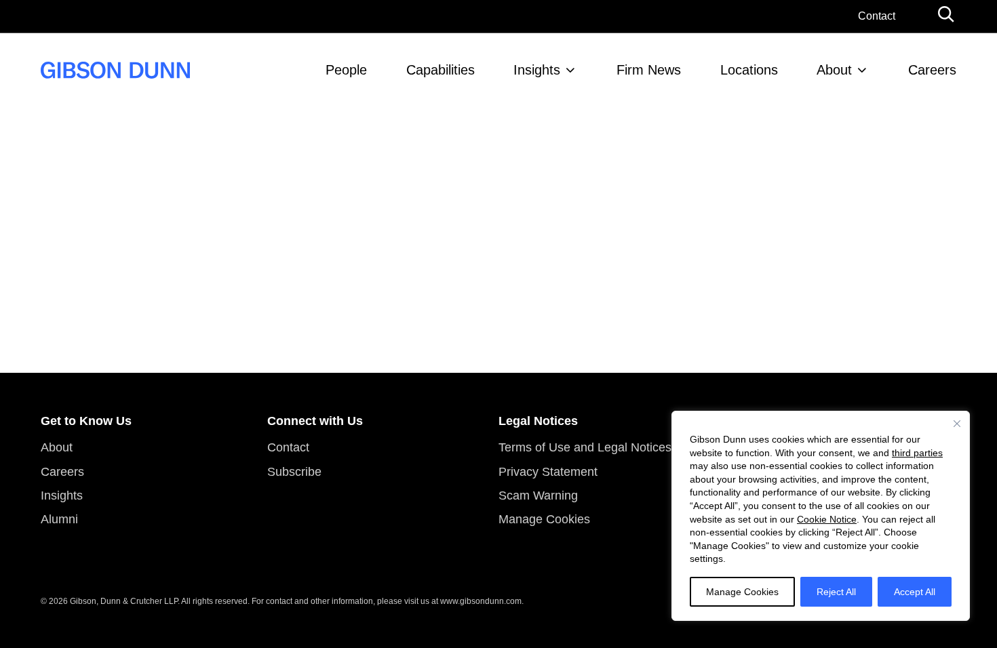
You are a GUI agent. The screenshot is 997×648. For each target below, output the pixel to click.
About (834, 69)
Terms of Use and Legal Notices (584, 447)
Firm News (649, 69)
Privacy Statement (548, 472)
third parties (917, 452)
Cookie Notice (827, 519)
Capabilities (440, 69)
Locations (749, 69)
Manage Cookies (742, 591)
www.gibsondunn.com (481, 601)
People (346, 69)
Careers (932, 69)
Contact (876, 16)
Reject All (836, 591)
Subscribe (294, 472)
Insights (536, 69)
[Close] (957, 423)
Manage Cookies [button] (544, 519)
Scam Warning (538, 495)
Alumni (59, 519)
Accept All (914, 591)
